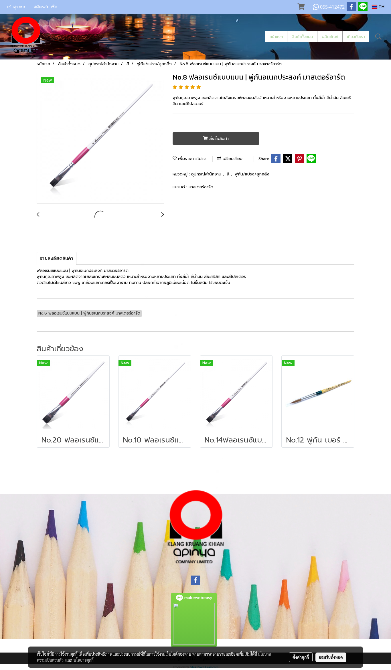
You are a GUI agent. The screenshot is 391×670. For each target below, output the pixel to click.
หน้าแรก (276, 37)
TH (380, 7)
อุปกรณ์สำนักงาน (207, 174)
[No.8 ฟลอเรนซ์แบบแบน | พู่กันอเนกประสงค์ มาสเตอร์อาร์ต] (100, 138)
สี (229, 174)
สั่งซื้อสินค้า (218, 139)
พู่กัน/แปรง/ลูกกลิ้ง (252, 174)
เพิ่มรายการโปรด (191, 159)
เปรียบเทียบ (231, 159)
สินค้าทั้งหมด (302, 37)
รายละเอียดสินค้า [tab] (56, 258)
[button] (378, 36)
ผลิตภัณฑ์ (330, 37)
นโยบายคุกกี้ (84, 660)
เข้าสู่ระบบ (17, 6)
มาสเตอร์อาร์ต (201, 187)
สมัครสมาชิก (45, 6)
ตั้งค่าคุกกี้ (301, 657)
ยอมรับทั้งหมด (331, 657)
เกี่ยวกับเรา (356, 37)
